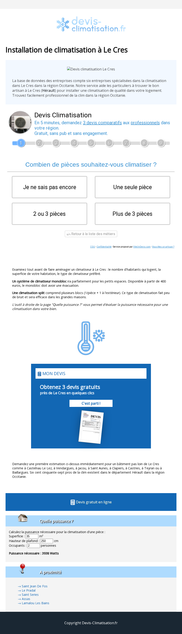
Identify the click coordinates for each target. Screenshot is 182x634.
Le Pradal (29, 590)
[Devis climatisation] (91, 37)
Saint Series (30, 594)
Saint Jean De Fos (34, 586)
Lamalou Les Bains (35, 603)
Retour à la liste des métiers (92, 234)
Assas (26, 599)
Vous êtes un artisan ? (163, 247)
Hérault (48, 90)
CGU (92, 247)
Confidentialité (104, 247)
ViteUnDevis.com (141, 247)
